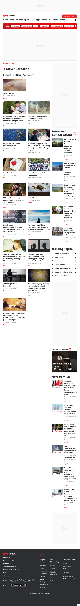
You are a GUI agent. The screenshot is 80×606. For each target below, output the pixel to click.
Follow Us (6, 580)
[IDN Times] (9, 16)
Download (6, 585)
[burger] (75, 20)
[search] (59, 16)
